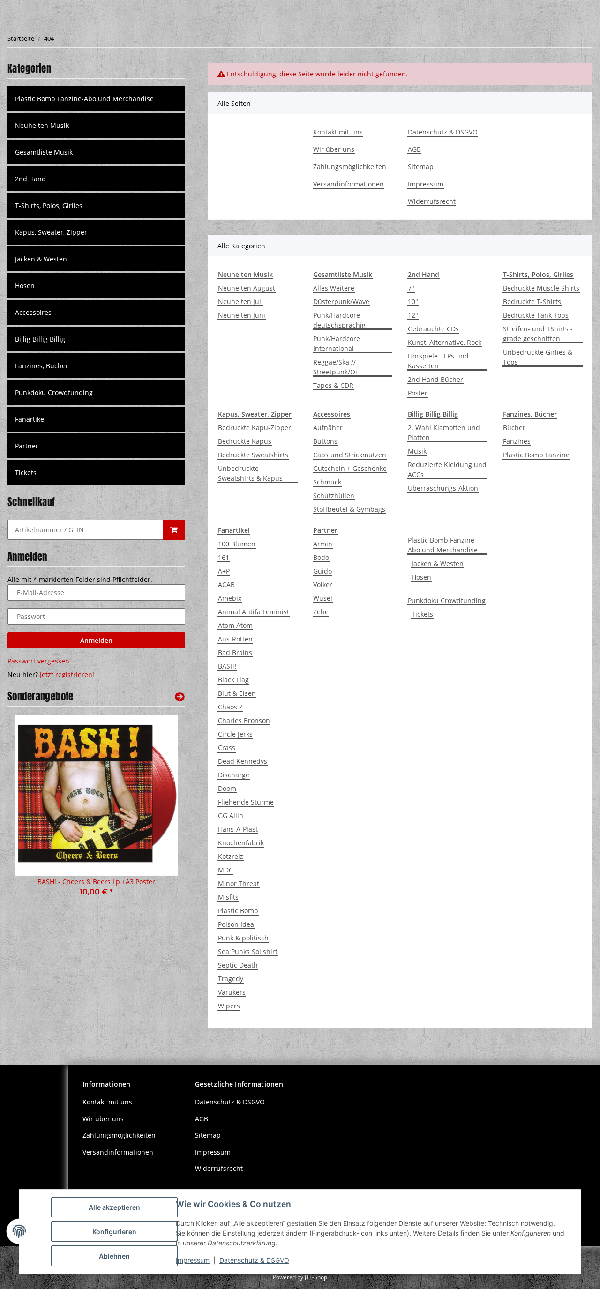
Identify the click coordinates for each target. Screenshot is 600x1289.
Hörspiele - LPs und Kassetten (438, 360)
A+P (224, 570)
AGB (414, 149)
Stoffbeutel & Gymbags (349, 509)
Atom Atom (235, 625)
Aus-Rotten (235, 638)
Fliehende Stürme (246, 801)
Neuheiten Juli (240, 301)
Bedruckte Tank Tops (536, 315)
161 (223, 557)
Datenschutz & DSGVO (443, 131)
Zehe (321, 611)
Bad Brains (235, 652)
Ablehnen (114, 1256)
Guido (322, 570)
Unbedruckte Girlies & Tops (537, 357)
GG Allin (230, 815)
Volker (322, 584)
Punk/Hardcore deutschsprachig (339, 320)
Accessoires (33, 312)
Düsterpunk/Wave (341, 301)
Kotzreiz (230, 856)
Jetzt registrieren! (67, 674)
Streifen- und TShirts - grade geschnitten (538, 333)
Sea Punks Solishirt (248, 951)
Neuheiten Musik (42, 125)
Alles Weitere (333, 287)
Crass (226, 747)
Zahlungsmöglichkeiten (349, 166)
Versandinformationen (348, 183)
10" (413, 301)
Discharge (233, 774)
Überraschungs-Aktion (443, 488)
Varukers (232, 992)
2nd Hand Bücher (435, 379)
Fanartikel (30, 419)
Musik (417, 451)
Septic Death (238, 965)
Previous (30, 812)
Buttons (325, 441)
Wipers (229, 1005)
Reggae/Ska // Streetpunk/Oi (335, 367)
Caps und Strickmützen (349, 454)
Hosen (421, 577)
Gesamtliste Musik (44, 152)
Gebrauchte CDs (433, 328)
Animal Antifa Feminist (253, 611)
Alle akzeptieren (114, 1207)
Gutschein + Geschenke (350, 468)
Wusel (322, 598)
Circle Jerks (235, 734)
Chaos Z (230, 706)
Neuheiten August (246, 287)
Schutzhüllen (333, 495)
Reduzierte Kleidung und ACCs (447, 469)
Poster (418, 392)
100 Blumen (236, 543)
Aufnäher (328, 427)
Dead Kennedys (242, 761)
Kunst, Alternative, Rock (444, 342)
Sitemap (421, 166)
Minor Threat (238, 883)
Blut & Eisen (237, 693)
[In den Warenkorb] (174, 530)
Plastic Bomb (238, 910)
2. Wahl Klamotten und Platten (444, 432)
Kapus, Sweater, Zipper (51, 232)
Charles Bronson (244, 720)
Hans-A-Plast (238, 829)
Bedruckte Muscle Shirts (541, 287)
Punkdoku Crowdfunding (447, 600)
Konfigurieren (114, 1232)
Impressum (425, 183)
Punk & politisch (243, 937)
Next (162, 812)
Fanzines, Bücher (41, 365)
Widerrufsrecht (432, 201)
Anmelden (96, 640)
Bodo (321, 557)
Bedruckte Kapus (244, 441)
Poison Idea (236, 924)
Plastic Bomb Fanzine (536, 454)
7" (411, 287)
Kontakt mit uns (338, 131)
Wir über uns (333, 149)
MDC (225, 869)
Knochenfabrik (241, 842)
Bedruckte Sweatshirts (253, 454)
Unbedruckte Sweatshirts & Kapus (250, 473)
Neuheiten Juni (241, 315)
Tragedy (230, 978)
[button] (96, 125)
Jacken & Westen (438, 563)
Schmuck (327, 481)
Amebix (229, 598)
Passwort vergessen (38, 660)
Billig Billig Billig (40, 339)
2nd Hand (30, 178)
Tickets (422, 614)
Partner (26, 445)
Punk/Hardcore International (336, 343)
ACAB (226, 584)
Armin (322, 543)
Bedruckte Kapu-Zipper (254, 427)
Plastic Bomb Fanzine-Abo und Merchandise (443, 545)
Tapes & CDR (333, 385)
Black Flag (233, 679)
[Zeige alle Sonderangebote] (180, 696)
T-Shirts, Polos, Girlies (48, 205)
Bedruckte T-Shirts (532, 301)
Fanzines (517, 441)
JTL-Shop (316, 1277)
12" (413, 315)
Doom (227, 788)
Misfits (228, 897)
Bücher (514, 427)
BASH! (227, 666)
